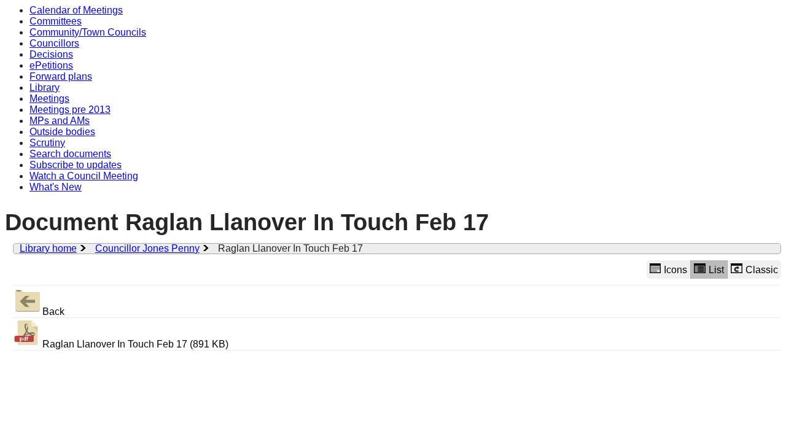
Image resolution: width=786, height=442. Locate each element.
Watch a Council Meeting (83, 176)
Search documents (70, 154)
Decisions (51, 54)
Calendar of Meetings (76, 10)
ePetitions (51, 65)
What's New (55, 187)
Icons (675, 270)
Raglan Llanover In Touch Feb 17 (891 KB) (135, 344)
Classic (761, 270)
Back (53, 311)
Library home (48, 248)
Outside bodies (62, 131)
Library (44, 87)
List (716, 270)
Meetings (49, 98)
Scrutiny (47, 143)
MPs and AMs (59, 120)
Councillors (54, 43)
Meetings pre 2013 (70, 109)
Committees (55, 21)
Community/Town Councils (87, 32)
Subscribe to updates (75, 165)
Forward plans (60, 76)
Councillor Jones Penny (147, 248)
